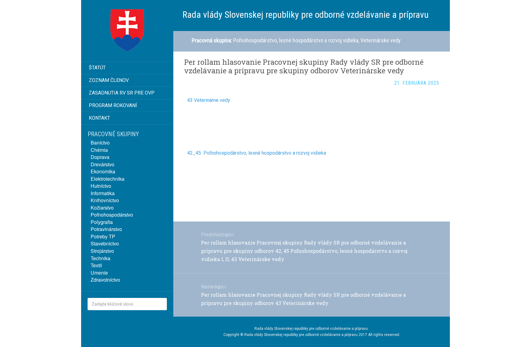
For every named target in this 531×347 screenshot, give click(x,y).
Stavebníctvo (105, 243)
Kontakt (99, 118)
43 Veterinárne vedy (208, 100)
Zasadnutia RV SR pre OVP (122, 93)
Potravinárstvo (106, 229)
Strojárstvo (102, 250)
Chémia (99, 149)
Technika (100, 258)
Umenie (99, 272)
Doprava (100, 156)
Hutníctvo (101, 185)
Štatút (97, 68)
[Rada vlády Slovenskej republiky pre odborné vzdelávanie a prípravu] (127, 30)
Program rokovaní (113, 105)
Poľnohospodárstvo (112, 214)
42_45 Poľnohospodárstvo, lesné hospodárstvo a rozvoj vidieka (256, 153)
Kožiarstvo (102, 207)
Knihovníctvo (105, 200)
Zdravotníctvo (105, 279)
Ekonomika (103, 171)
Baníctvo (100, 142)
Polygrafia (102, 222)
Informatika (103, 193)
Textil (96, 265)
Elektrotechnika (107, 178)
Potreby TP (103, 236)
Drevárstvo (102, 164)
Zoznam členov (109, 80)
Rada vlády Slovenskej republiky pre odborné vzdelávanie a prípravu (311, 328)
